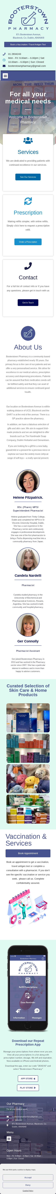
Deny (28, 1185)
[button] (5, 75)
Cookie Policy (28, 1191)
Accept (28, 1177)
